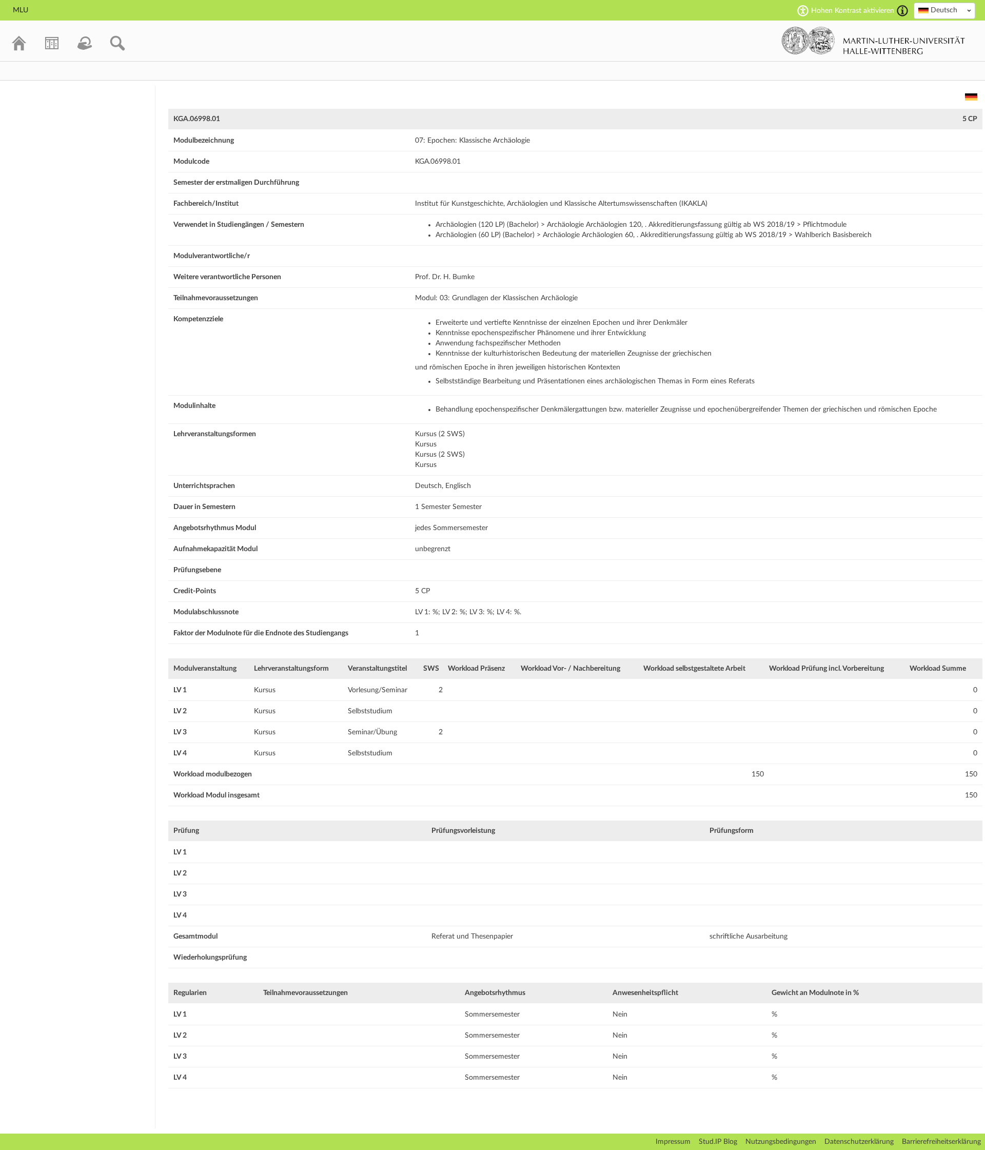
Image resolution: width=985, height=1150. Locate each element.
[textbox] (944, 10)
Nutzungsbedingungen (780, 1141)
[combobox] (944, 11)
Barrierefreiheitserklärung (941, 1141)
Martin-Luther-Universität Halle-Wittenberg (873, 40)
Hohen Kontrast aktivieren (852, 10)
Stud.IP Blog (718, 1141)
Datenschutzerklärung (859, 1141)
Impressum (673, 1141)
